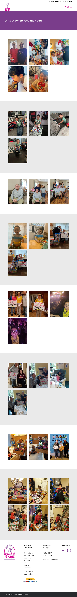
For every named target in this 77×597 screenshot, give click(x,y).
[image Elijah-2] (39, 236)
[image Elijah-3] (60, 236)
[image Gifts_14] (18, 447)
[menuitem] (57, 7)
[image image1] (18, 331)
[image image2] (60, 304)
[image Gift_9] (18, 151)
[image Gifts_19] (60, 491)
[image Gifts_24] (39, 192)
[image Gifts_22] (60, 518)
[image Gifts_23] (18, 192)
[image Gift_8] (60, 124)
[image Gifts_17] (18, 491)
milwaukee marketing (23, 594)
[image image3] (60, 376)
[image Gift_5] (39, 79)
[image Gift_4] (18, 79)
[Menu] (57, 7)
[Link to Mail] (70, 7)
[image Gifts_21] (39, 518)
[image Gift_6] (18, 124)
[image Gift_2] (39, 52)
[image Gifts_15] (39, 447)
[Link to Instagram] (68, 7)
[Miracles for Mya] (7, 7)
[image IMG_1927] (18, 304)
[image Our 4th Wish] (18, 376)
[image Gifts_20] (18, 518)
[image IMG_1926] (39, 304)
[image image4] (39, 376)
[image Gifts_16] (60, 447)
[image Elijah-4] (18, 263)
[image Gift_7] (39, 124)
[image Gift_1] (18, 52)
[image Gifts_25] (60, 192)
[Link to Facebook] (65, 7)
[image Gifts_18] (39, 491)
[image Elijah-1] (18, 236)
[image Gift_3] (60, 52)
